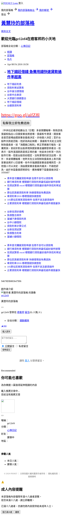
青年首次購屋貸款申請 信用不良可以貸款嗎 (30, 178)
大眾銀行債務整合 (16, 98)
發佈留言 (6, 350)
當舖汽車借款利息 (16, 219)
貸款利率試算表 (15, 87)
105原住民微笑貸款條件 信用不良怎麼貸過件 (30, 200)
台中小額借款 (14, 222)
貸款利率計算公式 (16, 226)
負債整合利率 (14, 233)
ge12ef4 (5, 295)
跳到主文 (6, 31)
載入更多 (6, 332)
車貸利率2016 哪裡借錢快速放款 (24, 196)
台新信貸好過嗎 (15, 211)
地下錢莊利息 (14, 84)
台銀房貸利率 (14, 105)
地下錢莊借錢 (14, 102)
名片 (9, 59)
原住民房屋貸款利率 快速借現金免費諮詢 (29, 192)
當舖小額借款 (14, 236)
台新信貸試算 (14, 229)
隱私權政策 (53, 473)
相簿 (9, 52)
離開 (17, 512)
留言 (27, 312)
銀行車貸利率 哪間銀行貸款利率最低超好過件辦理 (33, 182)
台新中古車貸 (14, 95)
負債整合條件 (14, 215)
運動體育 (24, 320)
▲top (4, 326)
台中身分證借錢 (15, 91)
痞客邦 (20, 312)
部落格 (10, 55)
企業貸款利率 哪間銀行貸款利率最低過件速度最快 (33, 203)
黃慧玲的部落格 (18, 23)
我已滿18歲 (7, 512)
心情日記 (25, 46)
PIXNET (14, 473)
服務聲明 (32, 476)
